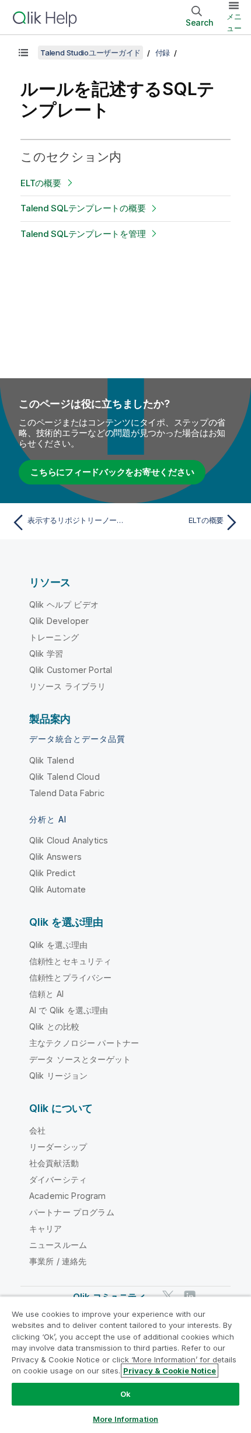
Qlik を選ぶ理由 (58, 945)
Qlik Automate (57, 889)
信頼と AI (46, 994)
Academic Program (67, 1196)
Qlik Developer (59, 621)
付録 (162, 52)
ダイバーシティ (58, 1179)
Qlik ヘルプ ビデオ (64, 604)
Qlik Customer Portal (70, 670)
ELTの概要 (40, 183)
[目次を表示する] (23, 52)
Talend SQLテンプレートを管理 (82, 233)
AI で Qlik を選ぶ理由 (68, 1010)
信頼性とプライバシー (70, 977)
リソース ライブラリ (67, 686)
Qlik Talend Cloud (64, 777)
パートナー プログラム (71, 1212)
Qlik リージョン (58, 1075)
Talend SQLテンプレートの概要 (82, 208)
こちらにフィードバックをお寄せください (112, 471)
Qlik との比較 (54, 1026)
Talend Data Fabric (66, 793)
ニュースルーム (58, 1245)
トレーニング (54, 637)
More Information (125, 1419)
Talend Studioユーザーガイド (90, 52)
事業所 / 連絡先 (57, 1261)
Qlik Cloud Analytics (68, 840)
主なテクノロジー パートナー (84, 1043)
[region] (125, 1364)
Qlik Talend (51, 760)
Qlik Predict (52, 873)
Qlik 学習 (46, 653)
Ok (125, 1394)
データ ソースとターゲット (80, 1059)
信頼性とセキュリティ (70, 961)
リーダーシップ (58, 1147)
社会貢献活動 (54, 1163)
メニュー (234, 22)
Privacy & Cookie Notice (169, 1370)
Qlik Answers (55, 857)
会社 (37, 1130)
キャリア (45, 1228)
